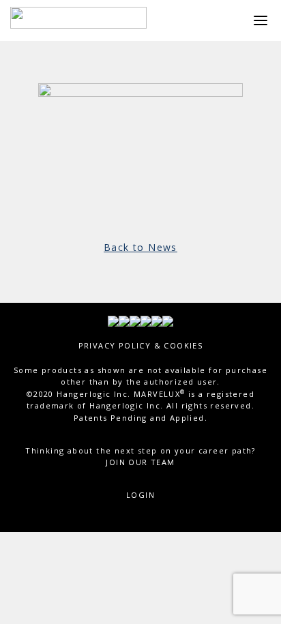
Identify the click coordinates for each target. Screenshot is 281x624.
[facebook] (113, 320)
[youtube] (135, 320)
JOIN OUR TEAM (140, 462)
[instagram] (156, 320)
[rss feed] (167, 320)
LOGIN (140, 495)
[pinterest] (145, 320)
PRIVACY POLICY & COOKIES (140, 345)
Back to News (140, 247)
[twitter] (124, 320)
